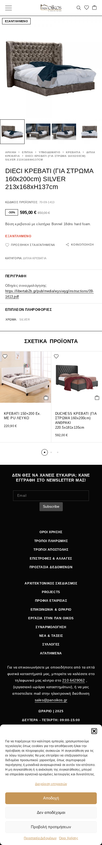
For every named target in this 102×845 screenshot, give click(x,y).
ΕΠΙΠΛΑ (27, 152)
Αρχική (10, 152)
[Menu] (8, 8)
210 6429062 (73, 680)
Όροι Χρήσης (68, 838)
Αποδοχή (51, 798)
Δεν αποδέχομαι (51, 812)
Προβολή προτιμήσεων (51, 827)
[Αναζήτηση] (78, 7)
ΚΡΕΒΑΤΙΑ (73, 152)
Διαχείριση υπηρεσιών (51, 784)
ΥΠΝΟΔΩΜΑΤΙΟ (49, 152)
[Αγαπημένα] (86, 8)
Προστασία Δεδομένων (40, 838)
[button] (94, 731)
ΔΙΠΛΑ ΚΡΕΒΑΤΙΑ (34, 258)
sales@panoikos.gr (51, 700)
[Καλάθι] (94, 8)
